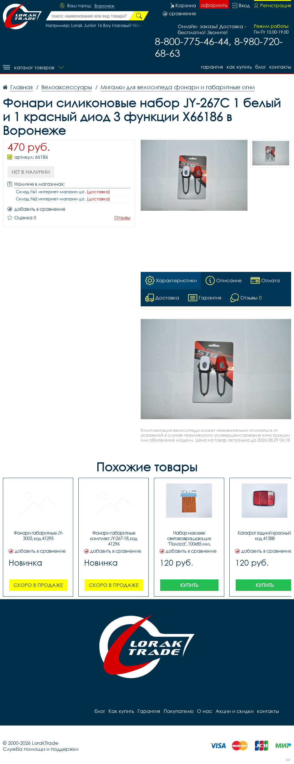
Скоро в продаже (38, 585)
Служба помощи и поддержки (40, 749)
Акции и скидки (235, 711)
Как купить (239, 67)
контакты (280, 67)
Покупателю (179, 711)
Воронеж (104, 6)
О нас (204, 711)
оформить (214, 5)
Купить (189, 585)
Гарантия (212, 67)
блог (260, 67)
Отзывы (122, 217)
